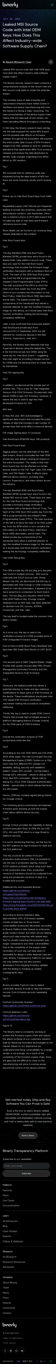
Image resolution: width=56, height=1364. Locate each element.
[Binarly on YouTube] (22, 1351)
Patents (7, 1303)
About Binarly (10, 1282)
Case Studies (10, 1231)
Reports (7, 1236)
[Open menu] (52, 5)
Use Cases (8, 1200)
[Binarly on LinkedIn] (10, 1351)
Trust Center (9, 1343)
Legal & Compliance (12, 1338)
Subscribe (26, 1173)
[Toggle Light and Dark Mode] (50, 62)
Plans (6, 1195)
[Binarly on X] (5, 1351)
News (6, 1292)
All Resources (10, 1221)
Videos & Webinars (13, 1241)
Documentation (11, 1205)
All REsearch (9, 1257)
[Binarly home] (10, 5)
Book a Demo (30, 1136)
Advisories (8, 1267)
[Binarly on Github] (16, 1351)
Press (6, 1297)
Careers (7, 1313)
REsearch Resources (14, 1262)
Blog (5, 1226)
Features (7, 1190)
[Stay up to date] (50, 1361)
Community (9, 1308)
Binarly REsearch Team (18, 62)
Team (6, 1287)
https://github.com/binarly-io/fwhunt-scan (24, 1005)
